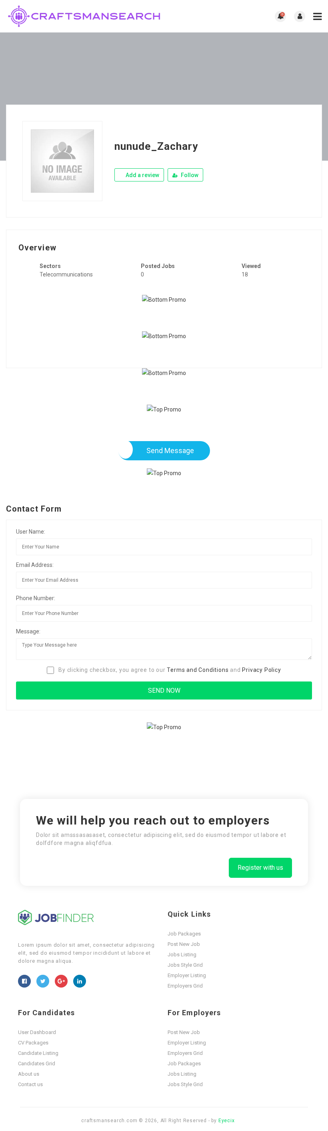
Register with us (260, 867)
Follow (189, 175)
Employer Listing (187, 975)
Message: (28, 631)
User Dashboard (37, 1032)
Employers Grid (185, 986)
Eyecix (226, 1120)
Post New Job (184, 944)
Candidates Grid (36, 1063)
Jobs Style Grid (185, 965)
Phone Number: (35, 598)
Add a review (141, 175)
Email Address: (35, 565)
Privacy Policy (261, 670)
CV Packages (33, 1043)
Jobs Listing (182, 955)
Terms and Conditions (197, 670)
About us (28, 1074)
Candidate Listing (38, 1053)
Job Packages (184, 934)
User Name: (30, 531)
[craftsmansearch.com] (85, 16)
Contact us (30, 1084)
